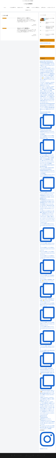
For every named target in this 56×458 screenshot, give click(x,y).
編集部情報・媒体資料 (30, 455)
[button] (53, 15)
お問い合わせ (35, 455)
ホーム (13, 455)
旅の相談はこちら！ (41, 455)
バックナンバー (23, 455)
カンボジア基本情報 (18, 455)
